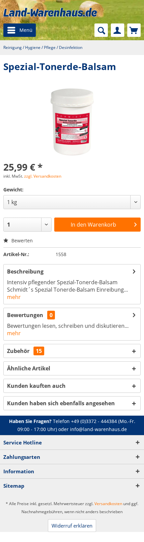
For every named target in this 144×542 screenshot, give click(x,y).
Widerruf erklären (72, 525)
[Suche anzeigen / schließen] (101, 30)
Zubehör (24, 351)
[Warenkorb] (134, 30)
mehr (14, 297)
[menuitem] (19, 30)
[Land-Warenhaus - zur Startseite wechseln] (50, 12)
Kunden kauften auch (36, 385)
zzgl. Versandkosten (42, 176)
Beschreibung (25, 271)
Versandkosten (108, 503)
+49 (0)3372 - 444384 (94, 421)
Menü (25, 30)
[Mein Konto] (117, 30)
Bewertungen (25, 315)
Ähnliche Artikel (28, 368)
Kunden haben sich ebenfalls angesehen (61, 403)
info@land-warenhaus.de (98, 429)
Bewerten (21, 240)
